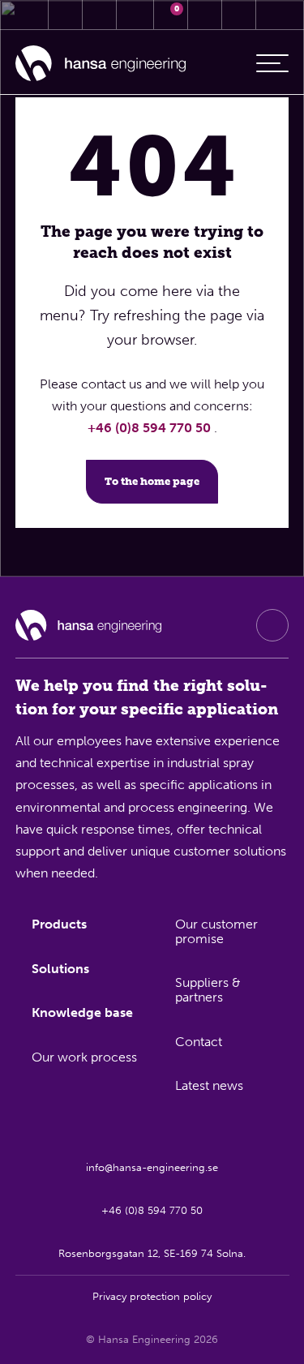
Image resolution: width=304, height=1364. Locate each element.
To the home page (152, 481)
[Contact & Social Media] (65, 14)
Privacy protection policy (152, 1296)
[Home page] (100, 63)
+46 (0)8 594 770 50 (151, 427)
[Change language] (239, 14)
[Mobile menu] (272, 63)
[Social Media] (272, 625)
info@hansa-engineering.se (152, 1167)
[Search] (205, 14)
